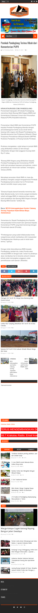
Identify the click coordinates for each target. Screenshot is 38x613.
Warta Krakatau (11, 266)
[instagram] (24, 607)
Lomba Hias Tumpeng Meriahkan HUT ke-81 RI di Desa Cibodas (18, 324)
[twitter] (34, 1)
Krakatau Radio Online (8, 424)
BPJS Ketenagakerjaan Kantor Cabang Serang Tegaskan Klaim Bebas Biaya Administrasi (18, 210)
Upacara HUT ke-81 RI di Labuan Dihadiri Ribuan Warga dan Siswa (18, 350)
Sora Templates (16, 610)
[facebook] (32, 1)
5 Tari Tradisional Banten (19, 479)
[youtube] (36, 1)
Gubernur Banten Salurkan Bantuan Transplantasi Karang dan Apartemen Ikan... (22, 560)
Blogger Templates (27, 610)
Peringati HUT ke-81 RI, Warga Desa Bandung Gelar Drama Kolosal (17, 299)
